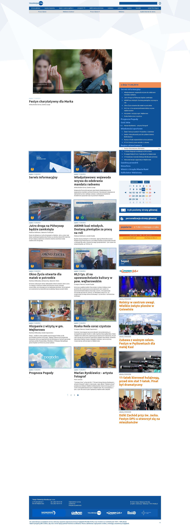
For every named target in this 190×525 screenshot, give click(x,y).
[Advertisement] (95, 30)
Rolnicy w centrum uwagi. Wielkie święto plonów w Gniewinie (137, 306)
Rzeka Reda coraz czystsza (92, 326)
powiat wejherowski (83, 251)
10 (140, 189)
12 (146, 189)
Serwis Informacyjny (43, 177)
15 (133, 192)
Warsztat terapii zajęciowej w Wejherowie (136, 160)
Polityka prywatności (75, 505)
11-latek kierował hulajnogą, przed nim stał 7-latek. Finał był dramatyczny (139, 381)
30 (137, 199)
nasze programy (50, 8)
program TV (81, 8)
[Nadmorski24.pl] (114, 513)
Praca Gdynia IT (95, 11)
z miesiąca (146, 227)
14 (130, 192)
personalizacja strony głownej (141, 218)
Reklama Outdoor (68, 11)
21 (130, 196)
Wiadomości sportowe (131, 129)
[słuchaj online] (150, 238)
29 (133, 199)
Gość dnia (125, 122)
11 (143, 189)
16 (137, 192)
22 (133, 196)
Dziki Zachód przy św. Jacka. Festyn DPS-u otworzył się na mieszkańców (139, 419)
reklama (120, 8)
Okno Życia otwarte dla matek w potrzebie (45, 276)
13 (150, 189)
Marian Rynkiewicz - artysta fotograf (93, 374)
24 (140, 196)
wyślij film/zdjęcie (153, 8)
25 (143, 196)
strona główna (35, 8)
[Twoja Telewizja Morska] (52, 4)
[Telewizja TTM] (94, 513)
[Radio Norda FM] (131, 513)
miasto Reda (35, 202)
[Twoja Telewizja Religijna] (146, 513)
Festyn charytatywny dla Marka (133, 148)
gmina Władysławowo (83, 154)
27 (150, 196)
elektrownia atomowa (96, 8)
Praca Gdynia (42, 11)
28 (130, 199)
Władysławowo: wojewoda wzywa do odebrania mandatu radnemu (92, 181)
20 (150, 192)
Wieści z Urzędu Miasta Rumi (134, 169)
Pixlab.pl (155, 503)
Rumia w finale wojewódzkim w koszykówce (137, 139)
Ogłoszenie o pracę (75, 502)
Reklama (121, 11)
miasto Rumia (36, 251)
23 (137, 196)
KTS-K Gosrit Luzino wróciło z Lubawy (135, 142)
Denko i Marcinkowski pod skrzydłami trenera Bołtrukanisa (138, 136)
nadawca (110, 8)
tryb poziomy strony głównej (142, 210)
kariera (129, 8)
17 (140, 192)
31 (130, 186)
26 (146, 196)
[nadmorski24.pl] (140, 271)
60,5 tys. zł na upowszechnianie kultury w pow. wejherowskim (93, 278)
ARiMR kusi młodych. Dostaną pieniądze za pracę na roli (93, 229)
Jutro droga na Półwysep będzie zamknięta (46, 227)
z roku (156, 227)
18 (143, 192)
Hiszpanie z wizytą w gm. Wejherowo (46, 327)
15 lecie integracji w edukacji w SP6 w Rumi (137, 151)
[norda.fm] (129, 238)
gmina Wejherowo (37, 303)
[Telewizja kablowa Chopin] (76, 513)
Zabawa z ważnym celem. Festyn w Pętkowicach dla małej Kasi (137, 343)
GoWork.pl (72, 503)
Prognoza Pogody (41, 372)
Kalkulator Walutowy (131, 172)
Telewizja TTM (147, 503)
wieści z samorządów (65, 8)
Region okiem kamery (131, 145)
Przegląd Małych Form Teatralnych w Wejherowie (139, 154)
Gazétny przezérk (129, 163)
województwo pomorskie (84, 202)
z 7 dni (137, 227)
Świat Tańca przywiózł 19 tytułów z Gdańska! (138, 132)
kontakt (138, 8)
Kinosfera (125, 166)
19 (146, 192)
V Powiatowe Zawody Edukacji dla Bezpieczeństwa (139, 157)
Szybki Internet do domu (147, 11)
